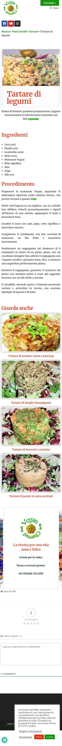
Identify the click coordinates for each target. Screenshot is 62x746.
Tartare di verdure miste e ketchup (31, 356)
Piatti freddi (19, 31)
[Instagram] (17, 24)
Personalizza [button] (25, 737)
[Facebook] (5, 24)
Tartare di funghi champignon (31, 402)
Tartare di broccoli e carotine (31, 449)
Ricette (6, 31)
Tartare (33, 31)
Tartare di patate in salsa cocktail (31, 496)
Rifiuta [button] (39, 736)
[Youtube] (11, 24)
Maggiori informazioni (30, 731)
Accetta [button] (49, 736)
